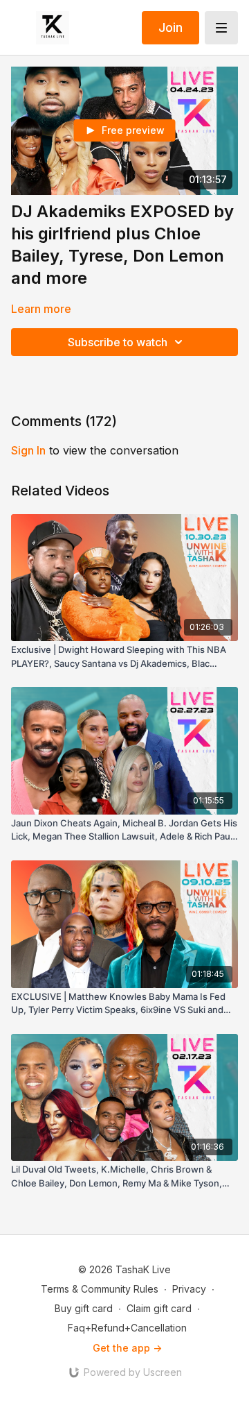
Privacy (189, 1289)
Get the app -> (127, 1348)
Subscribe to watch (117, 342)
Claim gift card (159, 1308)
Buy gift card (84, 1308)
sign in (28, 450)
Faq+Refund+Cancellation (127, 1328)
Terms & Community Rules (99, 1289)
